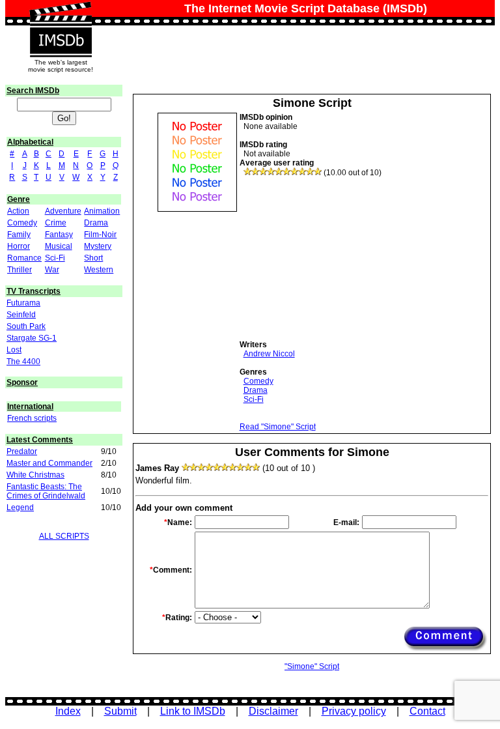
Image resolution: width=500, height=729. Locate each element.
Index (68, 711)
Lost (14, 349)
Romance (24, 258)
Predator (22, 451)
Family (19, 234)
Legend (20, 507)
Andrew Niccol (269, 353)
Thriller (19, 269)
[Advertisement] (337, 258)
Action (18, 211)
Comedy (22, 222)
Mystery (97, 246)
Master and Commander (49, 463)
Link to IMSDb (192, 711)
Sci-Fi (55, 258)
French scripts (32, 418)
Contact (427, 711)
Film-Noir (100, 234)
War (52, 269)
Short (93, 258)
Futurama (23, 302)
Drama (96, 222)
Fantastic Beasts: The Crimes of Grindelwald (46, 491)
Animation (102, 211)
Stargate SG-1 (32, 338)
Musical (58, 246)
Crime (55, 222)
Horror (18, 246)
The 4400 (23, 361)
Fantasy (59, 234)
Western (98, 269)
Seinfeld (21, 314)
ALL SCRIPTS (64, 536)
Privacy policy (354, 711)
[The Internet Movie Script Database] (60, 14)
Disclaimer (273, 711)
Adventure (63, 211)
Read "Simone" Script (278, 426)
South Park (26, 326)
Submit (120, 711)
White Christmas (35, 474)
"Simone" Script (312, 666)
